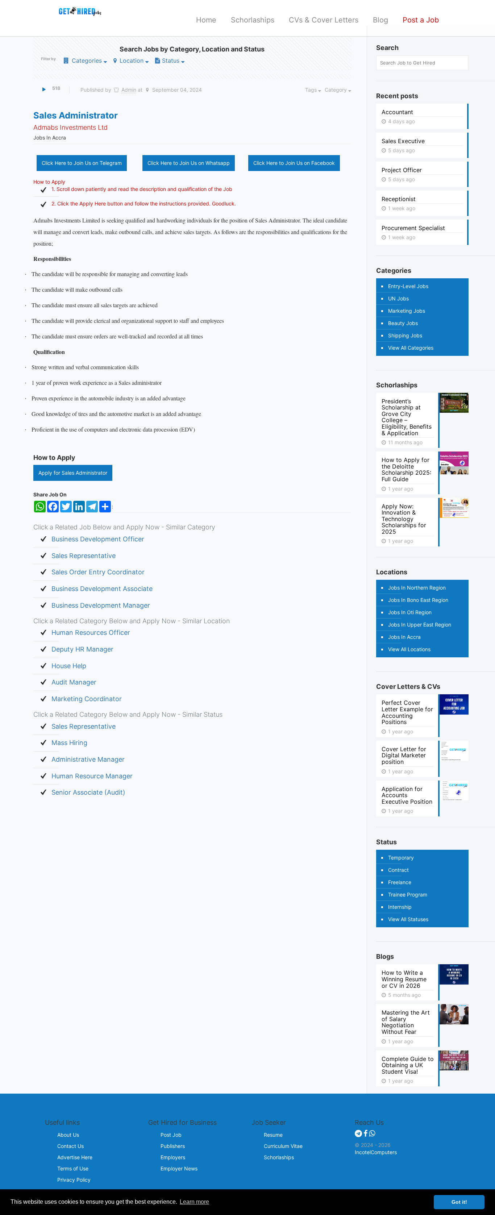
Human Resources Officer (90, 632)
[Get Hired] (77, 11)
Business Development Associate (102, 588)
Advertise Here (74, 1157)
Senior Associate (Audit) (88, 792)
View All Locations (409, 649)
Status (170, 60)
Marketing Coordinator (86, 699)
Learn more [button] (194, 1202)
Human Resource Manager (92, 776)
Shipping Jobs (405, 335)
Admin (128, 90)
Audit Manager (73, 682)
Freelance (399, 882)
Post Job (171, 1135)
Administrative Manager (88, 759)
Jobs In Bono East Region (418, 600)
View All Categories (410, 348)
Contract (398, 870)
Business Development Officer (97, 539)
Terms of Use (72, 1168)
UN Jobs (398, 298)
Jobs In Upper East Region (419, 624)
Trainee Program (407, 894)
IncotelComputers (376, 1152)
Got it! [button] (459, 1202)
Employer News (179, 1168)
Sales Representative (83, 555)
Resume (273, 1135)
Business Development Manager (100, 605)
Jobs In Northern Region (417, 587)
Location (131, 60)
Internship (400, 907)
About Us (68, 1135)
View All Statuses (408, 919)
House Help (68, 666)
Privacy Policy (74, 1180)
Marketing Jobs (406, 311)
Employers (173, 1157)
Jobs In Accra (404, 637)
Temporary (401, 857)
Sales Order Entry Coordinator (98, 572)
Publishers (173, 1146)
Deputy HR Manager (82, 649)
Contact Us (70, 1146)
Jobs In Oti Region (410, 612)
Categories (87, 60)
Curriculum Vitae (283, 1146)
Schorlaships (279, 1157)
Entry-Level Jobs (408, 286)
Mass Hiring (69, 742)
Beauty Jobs (403, 323)
